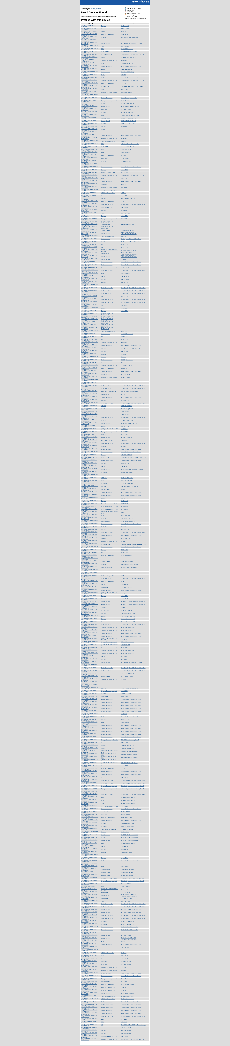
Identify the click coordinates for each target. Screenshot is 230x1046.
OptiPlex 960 (124, 550)
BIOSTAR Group (105, 489)
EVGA (103, 69)
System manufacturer (106, 66)
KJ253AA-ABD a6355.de (127, 823)
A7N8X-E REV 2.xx (126, 34)
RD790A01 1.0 (124, 446)
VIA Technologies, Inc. (107, 440)
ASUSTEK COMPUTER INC (108, 391)
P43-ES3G (123, 679)
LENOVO (103, 57)
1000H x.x (123, 193)
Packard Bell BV (105, 52)
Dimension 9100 (125, 463)
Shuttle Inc (104, 184)
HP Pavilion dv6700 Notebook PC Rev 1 (131, 43)
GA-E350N (123, 967)
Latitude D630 (124, 170)
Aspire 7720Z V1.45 (126, 866)
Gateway (103, 31)
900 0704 (123, 155)
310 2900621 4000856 (126, 852)
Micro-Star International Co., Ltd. (109, 1036)
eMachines (104, 109)
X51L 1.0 (123, 83)
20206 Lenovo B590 (126, 161)
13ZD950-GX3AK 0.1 (126, 610)
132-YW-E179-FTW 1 (126, 69)
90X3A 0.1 (123, 512)
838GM (123, 607)
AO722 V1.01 (124, 599)
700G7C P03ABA (125, 645)
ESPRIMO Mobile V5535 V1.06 (129, 567)
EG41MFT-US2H (125, 377)
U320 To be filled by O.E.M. (128, 855)
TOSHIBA (103, 37)
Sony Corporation (105, 230)
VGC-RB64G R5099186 (127, 561)
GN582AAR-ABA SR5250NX (128, 118)
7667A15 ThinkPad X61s (127, 103)
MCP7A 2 (123, 75)
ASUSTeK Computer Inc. (107, 83)
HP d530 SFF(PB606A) (127, 437)
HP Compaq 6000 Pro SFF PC (129, 423)
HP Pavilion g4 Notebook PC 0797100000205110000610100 (128, 938)
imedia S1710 (124, 696)
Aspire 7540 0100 (125, 886)
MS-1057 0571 (124, 172)
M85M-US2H (124, 691)
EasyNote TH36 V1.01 (127, 587)
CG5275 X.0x (124, 768)
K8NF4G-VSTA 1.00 (126, 1027)
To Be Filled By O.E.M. (107, 204)
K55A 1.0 (123, 987)
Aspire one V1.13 (125, 941)
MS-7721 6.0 (124, 337)
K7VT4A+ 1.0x (125, 411)
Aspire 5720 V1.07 (125, 722)
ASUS (102, 797)
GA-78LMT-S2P (125, 100)
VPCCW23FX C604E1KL (127, 230)
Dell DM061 (124, 656)
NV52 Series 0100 (125, 538)
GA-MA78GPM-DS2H (126, 92)
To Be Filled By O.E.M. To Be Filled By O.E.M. (133, 204)
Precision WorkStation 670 (128, 198)
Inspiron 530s (124, 858)
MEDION (103, 348)
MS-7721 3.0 (124, 552)
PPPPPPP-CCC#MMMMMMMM (129, 835)
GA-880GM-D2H (125, 432)
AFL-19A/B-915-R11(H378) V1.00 (129, 486)
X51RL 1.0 (123, 201)
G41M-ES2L (124, 541)
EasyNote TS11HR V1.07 (127, 898)
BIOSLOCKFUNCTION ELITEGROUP (107, 221)
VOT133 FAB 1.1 (125, 812)
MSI (102, 244)
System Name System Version (129, 98)
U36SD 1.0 (123, 368)
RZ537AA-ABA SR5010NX (128, 224)
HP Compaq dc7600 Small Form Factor (131, 909)
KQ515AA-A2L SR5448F (127, 869)
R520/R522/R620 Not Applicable (129, 751)
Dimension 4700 (125, 529)
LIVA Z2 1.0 (124, 1019)
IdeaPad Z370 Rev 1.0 (127, 518)
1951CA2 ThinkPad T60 (127, 420)
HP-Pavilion (104, 112)
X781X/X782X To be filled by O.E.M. (130, 348)
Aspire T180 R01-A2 (126, 901)
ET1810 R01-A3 (125, 158)
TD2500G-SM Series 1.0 (127, 673)
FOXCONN (104, 95)
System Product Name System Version (131, 66)
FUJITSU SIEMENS (106, 567)
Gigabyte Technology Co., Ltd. (109, 60)
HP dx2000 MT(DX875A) (127, 993)
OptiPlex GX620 (125, 426)
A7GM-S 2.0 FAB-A (126, 95)
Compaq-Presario (105, 118)
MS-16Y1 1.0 (124, 207)
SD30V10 (123, 184)
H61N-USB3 (124, 138)
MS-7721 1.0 (124, 244)
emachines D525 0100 (126, 961)
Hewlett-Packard (105, 43)
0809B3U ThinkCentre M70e (128, 57)
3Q (102, 673)
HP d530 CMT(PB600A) (127, 409)
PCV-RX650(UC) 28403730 (128, 676)
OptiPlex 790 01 (125, 832)
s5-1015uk (123, 259)
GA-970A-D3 (124, 187)
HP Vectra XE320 (125, 374)
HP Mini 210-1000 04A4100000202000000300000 (133, 601)
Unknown (103, 354)
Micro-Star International (107, 927)
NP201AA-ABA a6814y (127, 112)
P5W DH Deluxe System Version (129, 391)
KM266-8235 (124, 440)
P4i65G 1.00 (124, 714)
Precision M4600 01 (126, 1030)
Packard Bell (104, 147)
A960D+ (123, 489)
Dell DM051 (124, 210)
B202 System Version (126, 555)
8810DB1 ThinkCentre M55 (128, 124)
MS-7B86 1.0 (124, 806)
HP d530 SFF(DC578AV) (127, 72)
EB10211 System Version (127, 996)
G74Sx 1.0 (123, 953)
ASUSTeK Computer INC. (108, 34)
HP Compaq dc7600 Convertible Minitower (132, 469)
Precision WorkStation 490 (128, 613)
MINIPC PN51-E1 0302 (127, 817)
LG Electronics (105, 610)
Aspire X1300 (124, 89)
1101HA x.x (124, 331)
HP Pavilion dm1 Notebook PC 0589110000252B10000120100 (129, 895)
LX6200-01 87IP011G (126, 455)
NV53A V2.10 (124, 31)
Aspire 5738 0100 (125, 152)
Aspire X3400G (125, 46)
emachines (104, 961)
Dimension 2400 (125, 400)
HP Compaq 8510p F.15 (127, 935)
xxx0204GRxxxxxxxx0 (127, 334)
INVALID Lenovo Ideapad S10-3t (129, 688)
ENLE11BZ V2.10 (125, 892)
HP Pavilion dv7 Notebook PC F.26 (130, 106)
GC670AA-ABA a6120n (127, 472)
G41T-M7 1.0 (124, 955)
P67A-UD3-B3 (124, 979)
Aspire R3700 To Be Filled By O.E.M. (130, 380)
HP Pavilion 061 (105, 86)
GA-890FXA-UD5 (125, 267)
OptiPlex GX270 (125, 466)
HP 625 (123, 394)
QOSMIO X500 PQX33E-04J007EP (130, 564)
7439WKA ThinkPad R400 (127, 745)
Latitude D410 (124, 765)
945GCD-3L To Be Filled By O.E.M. (130, 115)
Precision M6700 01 (126, 884)
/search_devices (95, 8)
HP (102, 1025)
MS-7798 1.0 (124, 777)
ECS (102, 49)
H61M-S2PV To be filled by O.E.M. (130, 740)
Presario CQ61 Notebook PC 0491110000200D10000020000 (129, 253)
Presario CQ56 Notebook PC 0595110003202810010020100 (128, 233)
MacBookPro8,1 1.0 (126, 434)
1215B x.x (123, 141)
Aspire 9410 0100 (125, 273)
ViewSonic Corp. (105, 812)
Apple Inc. (104, 434)
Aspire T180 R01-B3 (126, 149)
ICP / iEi (103, 486)
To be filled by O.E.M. (107, 54)
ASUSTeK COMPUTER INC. (108, 817)
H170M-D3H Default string (127, 627)
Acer (102, 46)
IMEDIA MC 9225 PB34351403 (129, 52)
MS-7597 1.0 (124, 639)
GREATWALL (104, 855)
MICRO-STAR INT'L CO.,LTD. (109, 172)
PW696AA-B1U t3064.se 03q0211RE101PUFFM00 (134, 544)
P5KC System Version (127, 360)
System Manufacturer (106, 98)
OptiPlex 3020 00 (125, 742)
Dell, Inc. (103, 26)
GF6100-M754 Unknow (127, 49)
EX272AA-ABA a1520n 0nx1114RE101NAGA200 (133, 457)
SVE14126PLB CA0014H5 (128, 521)
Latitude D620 (124, 216)
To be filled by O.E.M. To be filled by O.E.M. (132, 54)
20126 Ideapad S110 (126, 694)
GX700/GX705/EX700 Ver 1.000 (129, 927)
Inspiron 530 (124, 126)
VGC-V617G (124, 981)
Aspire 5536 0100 (125, 213)
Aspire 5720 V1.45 (125, 515)
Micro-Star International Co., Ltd (109, 504)
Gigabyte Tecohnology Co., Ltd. (109, 740)
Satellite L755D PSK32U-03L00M (129, 37)
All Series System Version (127, 797)
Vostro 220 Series (125, 719)
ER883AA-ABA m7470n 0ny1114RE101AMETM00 (134, 86)
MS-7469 (123, 593)
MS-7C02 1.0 (124, 504)
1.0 (121, 863)
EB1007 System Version (127, 984)
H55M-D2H (123, 60)
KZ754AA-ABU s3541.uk (127, 921)
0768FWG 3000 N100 (126, 406)
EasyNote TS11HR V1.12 (127, 147)
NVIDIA (103, 75)
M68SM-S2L (124, 219)
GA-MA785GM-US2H (126, 365)
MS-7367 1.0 (124, 429)
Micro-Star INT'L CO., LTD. (108, 207)
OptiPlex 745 (124, 282)
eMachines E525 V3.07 (127, 109)
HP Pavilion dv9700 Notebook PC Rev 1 (131, 662)
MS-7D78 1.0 (124, 1036)
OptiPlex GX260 (125, 26)
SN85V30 (123, 527)
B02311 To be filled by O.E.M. (128, 250)
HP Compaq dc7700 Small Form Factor (131, 239)
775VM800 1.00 (125, 947)
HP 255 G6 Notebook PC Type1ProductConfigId (133, 1025)
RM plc (103, 129)
